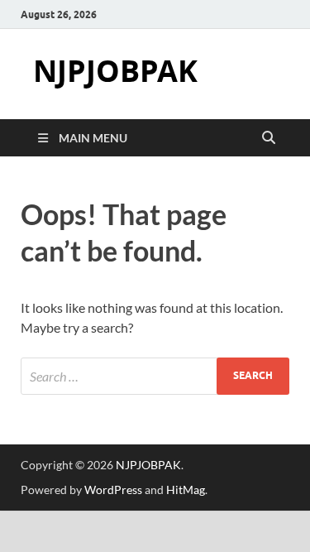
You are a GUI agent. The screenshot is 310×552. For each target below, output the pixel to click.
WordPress (113, 489)
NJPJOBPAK (115, 70)
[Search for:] (155, 376)
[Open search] (268, 138)
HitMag (185, 489)
